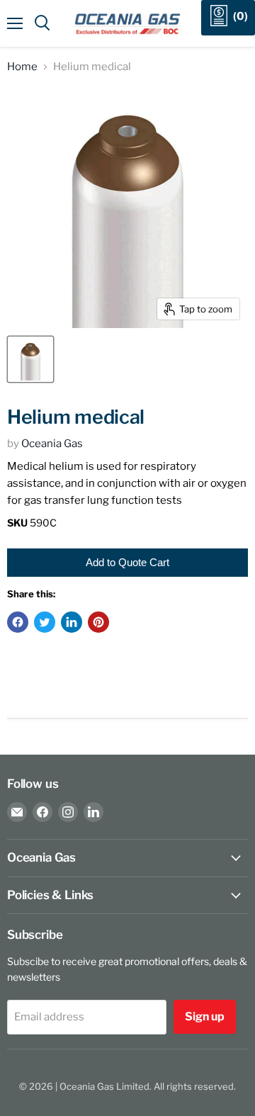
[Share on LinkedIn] (71, 622)
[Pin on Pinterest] (98, 622)
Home (22, 67)
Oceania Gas (52, 443)
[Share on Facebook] (17, 622)
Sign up (205, 1016)
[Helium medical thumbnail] (30, 359)
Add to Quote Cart (127, 562)
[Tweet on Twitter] (44, 622)
